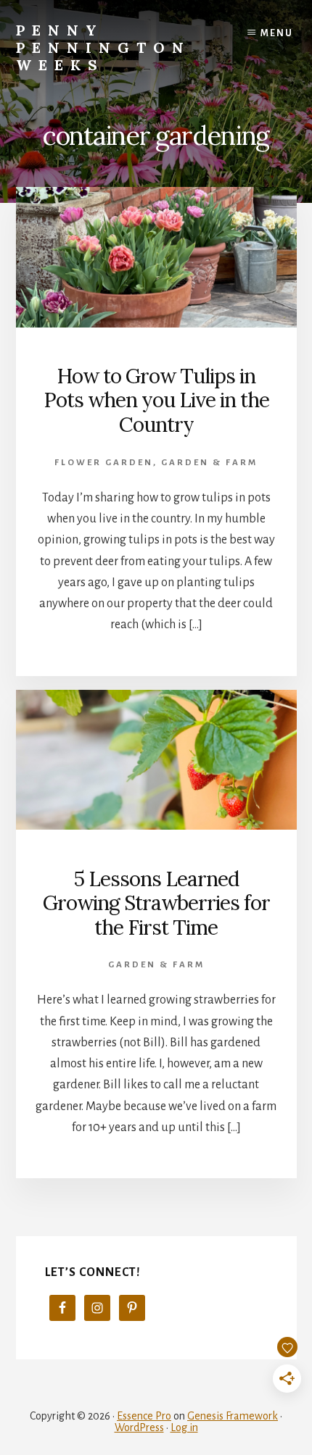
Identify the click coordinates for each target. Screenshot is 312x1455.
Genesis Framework (232, 1416)
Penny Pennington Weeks (103, 47)
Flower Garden (103, 462)
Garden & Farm (209, 462)
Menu (276, 33)
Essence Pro (144, 1416)
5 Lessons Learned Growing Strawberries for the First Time (156, 903)
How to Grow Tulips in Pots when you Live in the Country (156, 400)
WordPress (139, 1427)
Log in (184, 1427)
